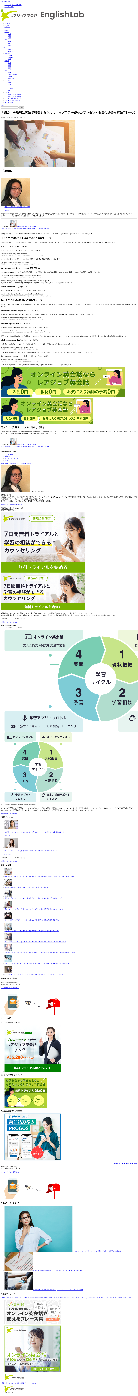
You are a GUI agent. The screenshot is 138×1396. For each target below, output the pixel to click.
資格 (111, 1297)
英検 (9, 59)
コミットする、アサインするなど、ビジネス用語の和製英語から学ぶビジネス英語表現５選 (35, 942)
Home (6, 30)
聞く (9, 67)
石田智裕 (120, 1297)
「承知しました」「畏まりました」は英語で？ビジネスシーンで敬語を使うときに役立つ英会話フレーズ (40, 952)
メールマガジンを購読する (10, 988)
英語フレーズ (5, 463)
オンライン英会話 (60, 1297)
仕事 (9, 42)
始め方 (10, 51)
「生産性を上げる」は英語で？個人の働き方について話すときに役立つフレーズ (32, 931)
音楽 (9, 84)
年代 (6, 71)
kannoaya (85, 1297)
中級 (9, 36)
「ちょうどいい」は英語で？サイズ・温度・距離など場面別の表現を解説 (97, 1251)
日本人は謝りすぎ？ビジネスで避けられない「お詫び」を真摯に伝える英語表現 (32, 920)
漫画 (73, 1297)
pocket (6, 460)
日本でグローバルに (15, 94)
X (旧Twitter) (9, 455)
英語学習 (18, 1297)
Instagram (7, 27)
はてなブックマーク (11, 458)
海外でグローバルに (15, 96)
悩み (6, 47)
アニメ (10, 86)
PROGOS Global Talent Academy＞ (125, 1163)
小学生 (10, 76)
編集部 (6, 1297)
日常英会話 (26, 1297)
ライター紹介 (9, 7)
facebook (7, 456)
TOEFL (10, 57)
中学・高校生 (12, 74)
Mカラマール (68, 1297)
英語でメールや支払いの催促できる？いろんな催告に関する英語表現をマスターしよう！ (35, 909)
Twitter (7, 25)
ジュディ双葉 (100, 1297)
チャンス (8, 92)
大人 (9, 72)
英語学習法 (35, 1297)
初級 (9, 38)
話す (9, 63)
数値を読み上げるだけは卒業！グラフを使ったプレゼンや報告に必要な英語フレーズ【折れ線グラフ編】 (40, 876)
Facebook (7, 23)
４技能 (7, 61)
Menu (2, 105)
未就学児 (11, 78)
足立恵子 (46, 1297)
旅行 (9, 90)
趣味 (9, 45)
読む (9, 69)
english (2, 1297)
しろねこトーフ (79, 1297)
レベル (7, 32)
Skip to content (5, 1)
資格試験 (8, 53)
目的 (6, 40)
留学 (9, 43)
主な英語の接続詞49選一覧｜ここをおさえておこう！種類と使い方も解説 (58, 1270)
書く (9, 65)
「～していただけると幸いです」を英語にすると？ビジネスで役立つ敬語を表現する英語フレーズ (38, 963)
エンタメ (8, 80)
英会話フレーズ (12, 1297)
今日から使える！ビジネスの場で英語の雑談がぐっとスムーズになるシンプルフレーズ (34, 974)
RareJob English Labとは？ (13, 5)
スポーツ (11, 88)
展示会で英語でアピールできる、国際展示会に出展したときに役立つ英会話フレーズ (33, 898)
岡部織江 (13, 463)
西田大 (124, 1297)
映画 (9, 82)
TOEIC (10, 55)
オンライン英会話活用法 (13, 98)
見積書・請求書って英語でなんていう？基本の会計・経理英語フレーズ (29, 887)
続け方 (10, 49)
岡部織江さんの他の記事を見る (11, 504)
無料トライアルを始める (9, 622)
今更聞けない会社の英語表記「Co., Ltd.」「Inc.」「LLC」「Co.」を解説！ (58, 1290)
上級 (9, 34)
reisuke (105, 1297)
